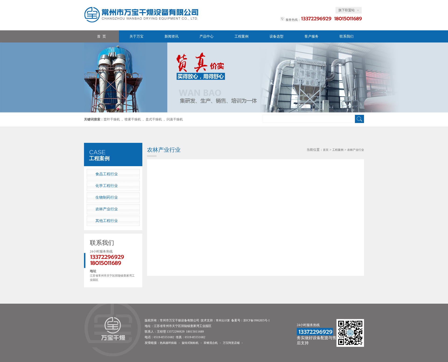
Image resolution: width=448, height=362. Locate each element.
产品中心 (207, 36)
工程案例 (241, 36)
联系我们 (347, 36)
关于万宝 (137, 36)
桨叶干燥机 (112, 119)
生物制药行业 (106, 197)
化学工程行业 (106, 186)
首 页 (101, 36)
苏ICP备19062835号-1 (256, 320)
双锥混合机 (211, 342)
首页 (326, 149)
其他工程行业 (106, 221)
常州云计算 (223, 320)
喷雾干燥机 (133, 119)
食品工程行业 (106, 174)
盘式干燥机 (154, 119)
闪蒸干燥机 (175, 119)
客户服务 (311, 36)
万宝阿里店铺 (231, 342)
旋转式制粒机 (190, 342)
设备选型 (277, 36)
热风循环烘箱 (168, 342)
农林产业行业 (106, 209)
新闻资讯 (171, 36)
